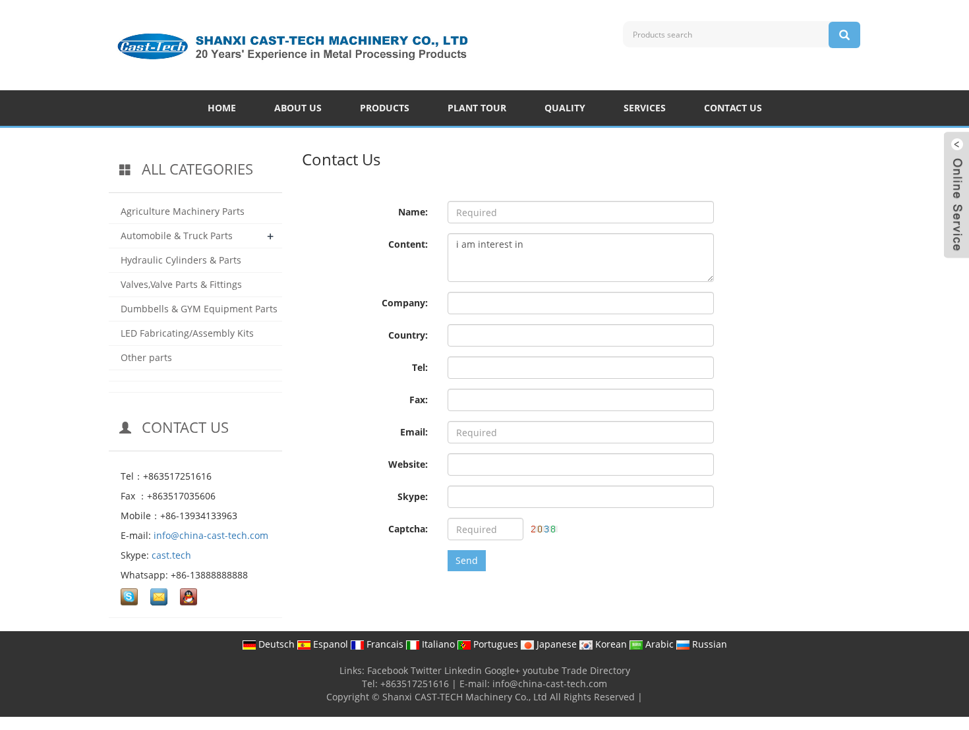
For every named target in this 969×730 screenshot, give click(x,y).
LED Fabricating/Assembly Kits (187, 333)
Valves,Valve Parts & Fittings (181, 284)
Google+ (502, 670)
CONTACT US (733, 107)
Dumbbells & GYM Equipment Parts (199, 308)
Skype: (412, 496)
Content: (408, 244)
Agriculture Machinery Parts (183, 211)
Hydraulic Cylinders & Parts (181, 260)
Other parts (146, 357)
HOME (222, 107)
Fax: (418, 399)
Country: (408, 335)
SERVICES (645, 107)
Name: (413, 212)
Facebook (387, 670)
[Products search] (844, 35)
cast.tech (171, 555)
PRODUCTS (384, 107)
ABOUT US (298, 107)
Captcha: (408, 528)
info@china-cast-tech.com (211, 535)
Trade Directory (596, 670)
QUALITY (564, 107)
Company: (405, 302)
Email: (414, 432)
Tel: (420, 367)
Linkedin (463, 670)
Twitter (426, 670)
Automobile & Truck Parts (177, 235)
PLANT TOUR (477, 107)
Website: (408, 464)
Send (466, 560)
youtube (541, 670)
